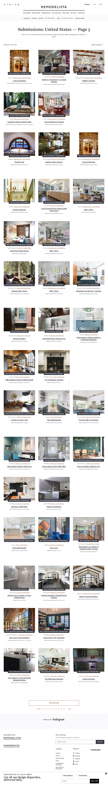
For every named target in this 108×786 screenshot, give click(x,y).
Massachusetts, (18, 78)
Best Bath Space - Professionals (19, 115)
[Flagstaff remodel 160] (19, 529)
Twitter (77, 761)
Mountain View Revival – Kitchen (88, 291)
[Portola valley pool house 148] (88, 402)
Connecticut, (52, 545)
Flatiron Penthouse (54, 507)
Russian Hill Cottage (19, 291)
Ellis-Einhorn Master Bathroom (19, 467)
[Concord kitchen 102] (19, 61)
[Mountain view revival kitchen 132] (88, 273)
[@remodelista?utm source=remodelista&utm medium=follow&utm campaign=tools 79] (4, 4)
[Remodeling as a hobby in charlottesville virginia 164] (88, 529)
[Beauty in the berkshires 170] (88, 577)
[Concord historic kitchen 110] (54, 104)
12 (63, 708)
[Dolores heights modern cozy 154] (88, 448)
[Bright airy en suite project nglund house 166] (19, 577)
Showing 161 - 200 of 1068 (10, 44)
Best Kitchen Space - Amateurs (54, 373)
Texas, (55, 377)
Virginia (97, 544)
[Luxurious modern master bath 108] (19, 104)
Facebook (77, 758)
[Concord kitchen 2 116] (88, 144)
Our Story (73, 12)
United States (27, 78)
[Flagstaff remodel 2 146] (54, 402)
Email (76, 764)
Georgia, (87, 334)
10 (58, 708)
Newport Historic (19, 210)
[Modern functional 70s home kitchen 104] (54, 61)
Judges (58, 18)
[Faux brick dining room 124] (19, 233)
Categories (34, 18)
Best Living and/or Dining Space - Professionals (88, 202)
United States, (91, 544)
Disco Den (54, 548)
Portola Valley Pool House (88, 420)
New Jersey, (17, 119)
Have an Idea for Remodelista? (60, 768)
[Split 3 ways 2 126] (54, 233)
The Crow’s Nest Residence (19, 638)
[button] (87, 4)
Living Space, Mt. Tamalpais (54, 638)
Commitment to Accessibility (60, 764)
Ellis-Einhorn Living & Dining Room (19, 380)
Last (69, 708)
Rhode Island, (18, 206)
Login (100, 4)
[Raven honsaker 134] (19, 319)
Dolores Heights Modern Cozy (88, 467)
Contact (58, 755)
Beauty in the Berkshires (88, 597)
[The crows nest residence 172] (19, 620)
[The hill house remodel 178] (54, 660)
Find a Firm (65, 12)
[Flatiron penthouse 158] (54, 488)
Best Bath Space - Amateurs (19, 331)
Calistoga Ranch (88, 679)
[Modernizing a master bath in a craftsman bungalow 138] (88, 319)
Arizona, (53, 205)
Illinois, (20, 675)
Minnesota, (54, 592)
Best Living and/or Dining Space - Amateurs (19, 244)
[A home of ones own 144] (19, 402)
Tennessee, (19, 335)
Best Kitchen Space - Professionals (19, 73)
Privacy (57, 760)
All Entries (40, 18)
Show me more (54, 702)
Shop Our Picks (56, 12)
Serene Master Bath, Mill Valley (54, 467)
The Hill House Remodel (54, 679)
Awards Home (27, 18)
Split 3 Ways (88, 210)
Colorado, (54, 76)
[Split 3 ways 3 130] (54, 273)
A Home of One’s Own (19, 420)
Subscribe (94, 781)
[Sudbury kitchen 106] (88, 61)
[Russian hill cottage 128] (19, 273)
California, (20, 248)
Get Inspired (27, 12)
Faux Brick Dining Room (19, 251)
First (38, 708)
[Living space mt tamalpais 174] (54, 620)
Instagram (77, 755)
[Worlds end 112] (19, 144)
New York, (54, 159)
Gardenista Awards (79, 18)
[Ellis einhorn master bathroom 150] (19, 448)
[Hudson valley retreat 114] (54, 144)
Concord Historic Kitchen (54, 122)
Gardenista (81, 12)
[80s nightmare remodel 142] (54, 362)
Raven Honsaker (19, 339)
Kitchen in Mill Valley (19, 507)
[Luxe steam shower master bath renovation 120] (54, 190)
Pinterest (77, 753)
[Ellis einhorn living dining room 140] (19, 362)
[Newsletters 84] (18, 4)
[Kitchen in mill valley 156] (19, 488)
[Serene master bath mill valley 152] (54, 448)
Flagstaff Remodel (54, 420)
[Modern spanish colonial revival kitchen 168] (54, 577)
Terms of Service (60, 758)
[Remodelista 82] (13, 4)
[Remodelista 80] (7, 4)
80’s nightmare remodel (54, 380)
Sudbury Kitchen (88, 81)
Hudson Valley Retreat (53, 162)
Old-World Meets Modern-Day (54, 339)
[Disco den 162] (54, 529)
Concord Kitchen (19, 81)
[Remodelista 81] (10, 4)
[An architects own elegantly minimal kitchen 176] (19, 660)
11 (61, 708)
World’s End (19, 162)
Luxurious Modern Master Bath (19, 122)
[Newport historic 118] (19, 190)
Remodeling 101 (46, 12)
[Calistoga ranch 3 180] (88, 660)
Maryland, (53, 335)
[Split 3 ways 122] (88, 190)
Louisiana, (19, 592)
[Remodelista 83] (16, 4)
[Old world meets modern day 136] (54, 319)
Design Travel (36, 12)
